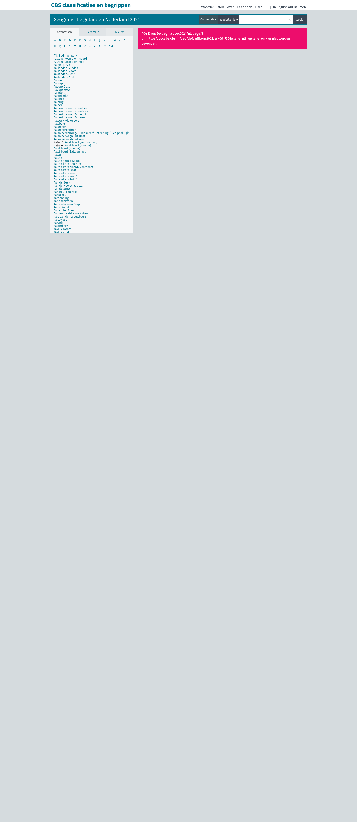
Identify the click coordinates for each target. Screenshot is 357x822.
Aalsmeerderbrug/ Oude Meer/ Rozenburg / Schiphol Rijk (91, 133)
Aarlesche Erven (64, 210)
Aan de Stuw (62, 189)
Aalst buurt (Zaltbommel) (70, 151)
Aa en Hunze (62, 65)
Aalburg (58, 102)
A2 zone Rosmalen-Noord (70, 58)
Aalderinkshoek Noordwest (71, 111)
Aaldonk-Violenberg (66, 120)
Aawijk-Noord (62, 229)
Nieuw (119, 32)
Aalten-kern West (65, 173)
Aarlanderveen (63, 201)
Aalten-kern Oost (65, 170)
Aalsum (58, 154)
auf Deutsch (297, 7)
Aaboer (58, 80)
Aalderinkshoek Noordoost (71, 108)
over (230, 7)
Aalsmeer (60, 127)
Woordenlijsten (212, 7)
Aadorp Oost (62, 86)
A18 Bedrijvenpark (65, 55)
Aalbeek (59, 99)
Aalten (58, 158)
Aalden (58, 105)
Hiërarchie (92, 32)
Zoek (299, 19)
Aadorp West (62, 89)
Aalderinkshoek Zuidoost (70, 114)
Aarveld (58, 223)
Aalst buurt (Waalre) (67, 148)
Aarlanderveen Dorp (67, 204)
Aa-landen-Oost (64, 74)
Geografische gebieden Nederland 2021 (97, 20)
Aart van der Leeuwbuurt (70, 216)
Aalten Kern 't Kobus (67, 161)
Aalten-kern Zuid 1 (65, 176)
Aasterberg (61, 226)
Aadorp (58, 83)
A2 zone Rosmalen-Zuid (69, 62)
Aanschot (60, 195)
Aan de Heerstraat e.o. (68, 185)
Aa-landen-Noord (65, 71)
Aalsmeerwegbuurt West (70, 139)
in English (280, 7)
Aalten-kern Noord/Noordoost (73, 167)
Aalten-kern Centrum (67, 164)
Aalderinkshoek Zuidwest (70, 117)
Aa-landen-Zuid (64, 77)
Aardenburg (61, 198)
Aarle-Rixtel (61, 207)
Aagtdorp (59, 93)
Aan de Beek (62, 182)
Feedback (244, 7)
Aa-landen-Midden (66, 68)
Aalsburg (59, 124)
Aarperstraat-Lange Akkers (71, 213)
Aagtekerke (61, 96)
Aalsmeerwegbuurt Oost (69, 136)
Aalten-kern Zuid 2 (66, 179)
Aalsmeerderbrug (65, 130)
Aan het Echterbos (65, 192)
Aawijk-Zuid (61, 232)
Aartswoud (60, 219)
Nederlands (228, 19)
